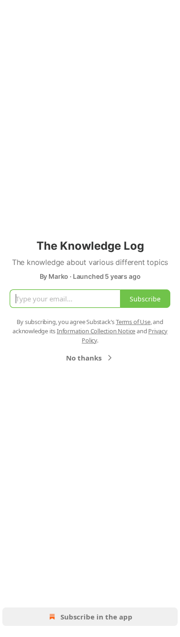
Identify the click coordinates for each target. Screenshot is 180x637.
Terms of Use (133, 322)
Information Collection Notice (96, 331)
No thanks (84, 357)
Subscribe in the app (96, 616)
